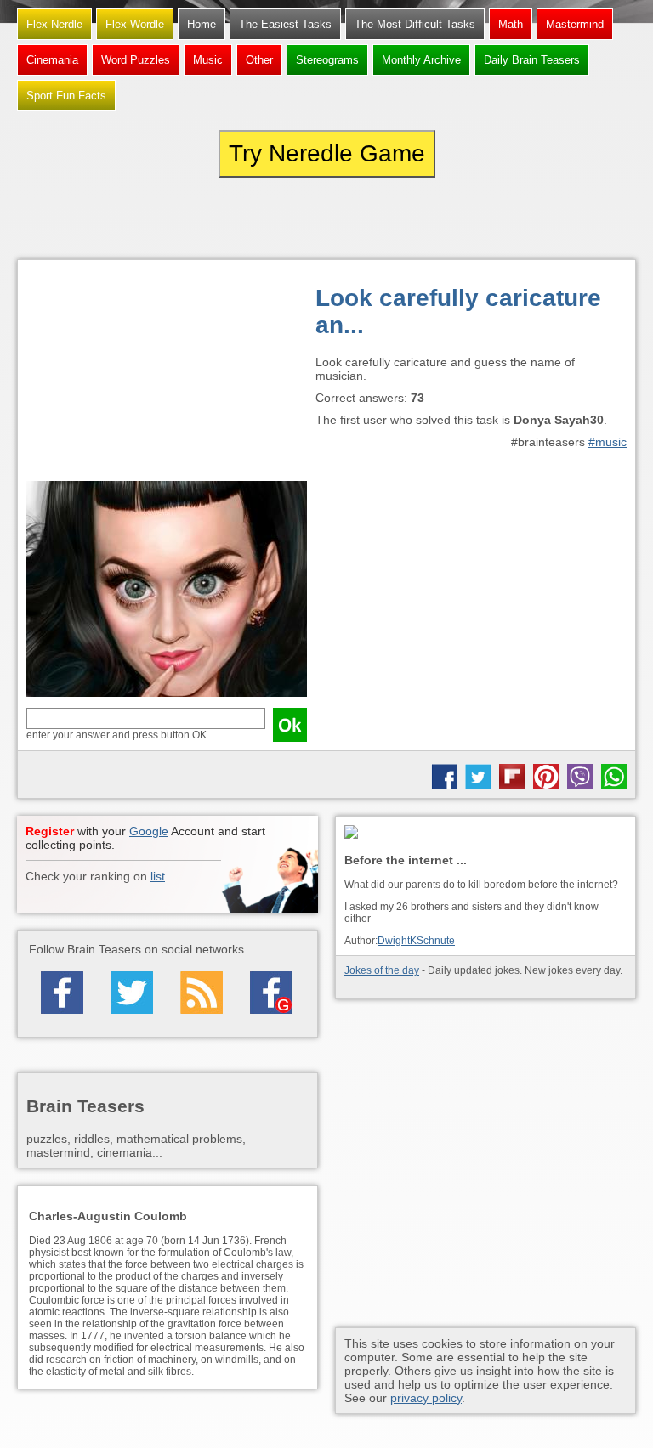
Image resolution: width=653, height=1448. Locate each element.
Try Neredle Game (327, 153)
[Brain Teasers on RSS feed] (201, 992)
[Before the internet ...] (485, 833)
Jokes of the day (381, 970)
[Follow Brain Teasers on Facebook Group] (271, 992)
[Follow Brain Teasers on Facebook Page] (62, 992)
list (157, 876)
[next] (542, 218)
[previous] (111, 218)
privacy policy (426, 1398)
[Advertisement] (166, 375)
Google (148, 831)
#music (607, 442)
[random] (326, 218)
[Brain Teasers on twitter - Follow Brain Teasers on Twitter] (132, 992)
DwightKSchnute (416, 941)
